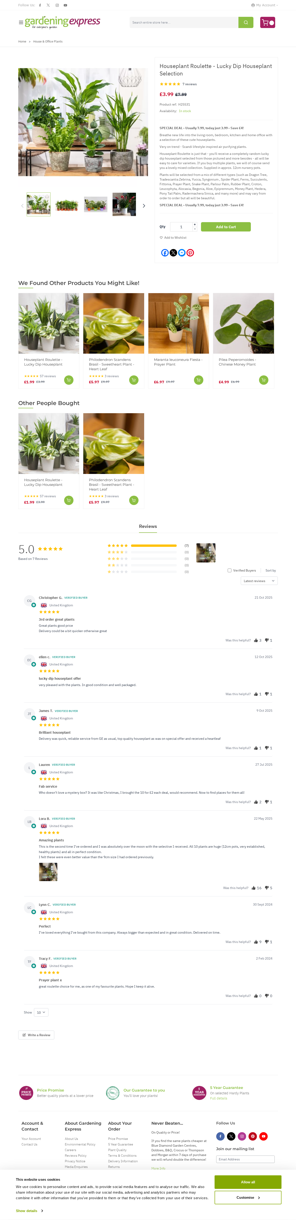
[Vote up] (256, 640)
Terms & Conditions (122, 1155)
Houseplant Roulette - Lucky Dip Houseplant (43, 361)
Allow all (248, 1182)
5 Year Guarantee (120, 1144)
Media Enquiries (76, 1167)
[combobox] (191, 22)
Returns (114, 1167)
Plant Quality (117, 1150)
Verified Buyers (244, 570)
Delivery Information (123, 1161)
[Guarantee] (199, 1093)
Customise (245, 1197)
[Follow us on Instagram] (57, 5)
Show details (26, 1211)
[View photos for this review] (48, 872)
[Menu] (21, 22)
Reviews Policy (76, 1155)
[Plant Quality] (113, 1093)
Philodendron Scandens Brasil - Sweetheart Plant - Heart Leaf (111, 364)
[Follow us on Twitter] (48, 5)
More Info (158, 1168)
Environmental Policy (80, 1144)
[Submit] (245, 22)
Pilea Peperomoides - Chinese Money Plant (237, 361)
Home (22, 41)
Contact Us (29, 1144)
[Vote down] (266, 640)
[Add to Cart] (68, 380)
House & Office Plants (47, 41)
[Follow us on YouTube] (65, 5)
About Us (71, 1139)
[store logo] (63, 22)
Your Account (31, 1139)
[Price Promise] (26, 1093)
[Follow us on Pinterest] (252, 1136)
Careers (70, 1150)
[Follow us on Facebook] (40, 5)
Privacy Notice (75, 1161)
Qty (162, 226)
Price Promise (118, 1139)
